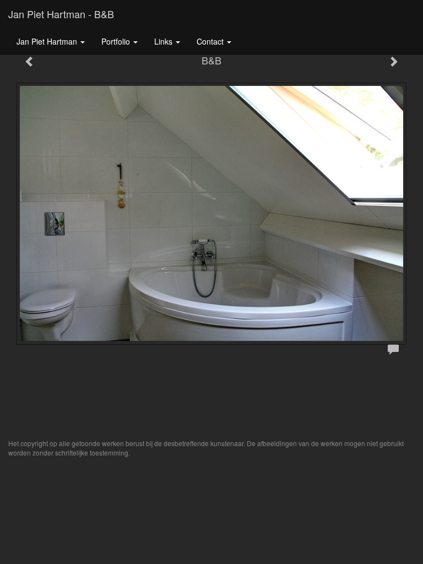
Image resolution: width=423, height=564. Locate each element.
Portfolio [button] (116, 41)
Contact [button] (211, 41)
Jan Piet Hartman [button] (48, 41)
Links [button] (164, 41)
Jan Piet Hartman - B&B (61, 14)
